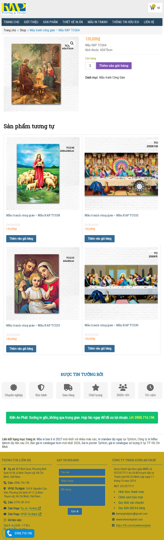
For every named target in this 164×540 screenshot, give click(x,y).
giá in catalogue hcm (48, 443)
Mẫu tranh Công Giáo (112, 77)
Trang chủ (11, 22)
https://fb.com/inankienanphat (133, 525)
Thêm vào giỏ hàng (113, 65)
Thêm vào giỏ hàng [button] (21, 238)
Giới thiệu (31, 22)
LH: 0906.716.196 (141, 417)
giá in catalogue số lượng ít (125, 443)
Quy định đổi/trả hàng (131, 508)
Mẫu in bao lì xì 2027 (49, 439)
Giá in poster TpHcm (94, 443)
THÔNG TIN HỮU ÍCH (125, 22)
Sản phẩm (50, 22)
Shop (23, 30)
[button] (72, 43)
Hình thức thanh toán (131, 492)
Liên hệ (149, 22)
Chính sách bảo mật (130, 497)
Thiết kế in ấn (72, 22)
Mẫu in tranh (97, 22)
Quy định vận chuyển (131, 503)
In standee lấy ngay (110, 439)
